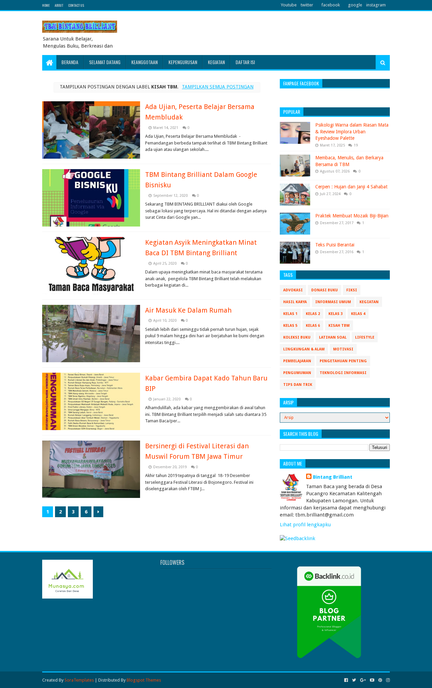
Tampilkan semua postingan (217, 86)
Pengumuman (297, 373)
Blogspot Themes (144, 680)
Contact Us (76, 5)
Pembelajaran (297, 361)
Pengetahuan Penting (343, 361)
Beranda (69, 61)
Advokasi (293, 290)
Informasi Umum (333, 302)
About (59, 5)
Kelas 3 (335, 314)
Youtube (289, 4)
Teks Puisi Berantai (334, 244)
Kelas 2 (313, 314)
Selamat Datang (104, 61)
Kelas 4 (358, 314)
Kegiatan (216, 61)
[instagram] (387, 680)
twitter (307, 4)
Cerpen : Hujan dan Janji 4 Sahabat (351, 186)
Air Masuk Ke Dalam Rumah (188, 310)
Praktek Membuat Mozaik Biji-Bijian (351, 215)
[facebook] (346, 680)
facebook (330, 4)
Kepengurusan (182, 61)
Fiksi (351, 290)
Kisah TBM (339, 325)
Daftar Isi (245, 61)
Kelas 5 (290, 325)
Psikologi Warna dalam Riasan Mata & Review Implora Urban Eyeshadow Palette (351, 131)
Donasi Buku (324, 290)
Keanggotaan (144, 61)
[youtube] (372, 680)
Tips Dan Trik (297, 384)
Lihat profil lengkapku (305, 525)
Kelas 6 (313, 325)
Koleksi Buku (296, 337)
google (355, 4)
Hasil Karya (295, 302)
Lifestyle (364, 337)
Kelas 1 (290, 314)
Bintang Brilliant (332, 477)
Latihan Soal (333, 337)
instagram (376, 4)
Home (46, 5)
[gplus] (363, 680)
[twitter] (354, 680)
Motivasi (343, 349)
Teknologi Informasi (343, 373)
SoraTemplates (79, 680)
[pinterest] (380, 680)
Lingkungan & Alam (304, 349)
